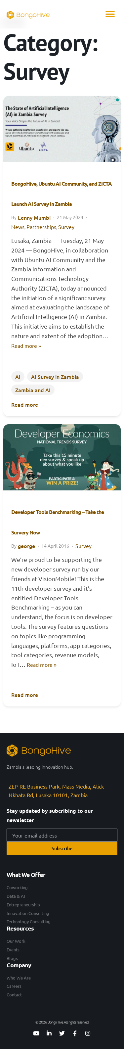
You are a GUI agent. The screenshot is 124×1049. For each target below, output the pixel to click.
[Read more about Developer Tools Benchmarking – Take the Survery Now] (62, 457)
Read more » (26, 345)
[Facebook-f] (75, 1033)
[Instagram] (88, 1033)
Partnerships (41, 226)
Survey (66, 226)
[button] (110, 14)
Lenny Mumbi (34, 217)
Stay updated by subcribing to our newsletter (50, 815)
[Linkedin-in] (49, 1033)
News (17, 226)
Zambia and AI (33, 389)
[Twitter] (62, 1033)
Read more (28, 404)
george (26, 545)
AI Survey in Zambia (55, 376)
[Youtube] (36, 1033)
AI (18, 376)
